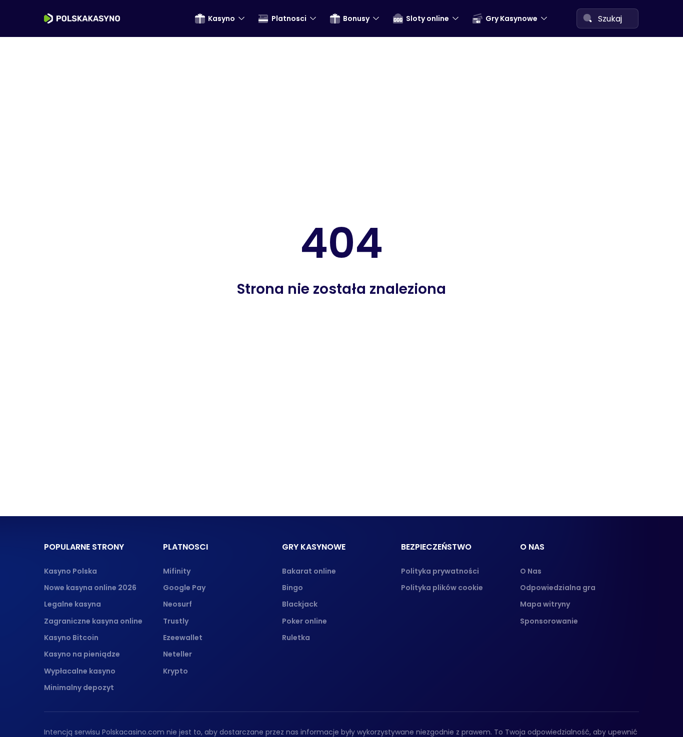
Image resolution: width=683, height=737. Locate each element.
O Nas (531, 571)
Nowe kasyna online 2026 (90, 588)
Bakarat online (309, 571)
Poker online (304, 621)
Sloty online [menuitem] (427, 18)
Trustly (175, 621)
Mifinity (176, 571)
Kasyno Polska (70, 571)
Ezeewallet (182, 638)
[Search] (587, 18)
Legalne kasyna (72, 604)
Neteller (177, 654)
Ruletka (296, 638)
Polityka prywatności (440, 571)
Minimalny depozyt (79, 688)
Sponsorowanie (549, 621)
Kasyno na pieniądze (82, 654)
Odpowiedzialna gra (558, 588)
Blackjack (300, 604)
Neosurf (177, 604)
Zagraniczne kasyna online (93, 621)
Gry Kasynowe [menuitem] (512, 18)
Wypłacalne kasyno (80, 671)
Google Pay (184, 588)
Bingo (292, 588)
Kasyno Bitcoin (71, 638)
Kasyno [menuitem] (221, 18)
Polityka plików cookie (442, 588)
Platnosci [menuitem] (289, 18)
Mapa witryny (545, 604)
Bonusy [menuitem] (356, 18)
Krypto (175, 671)
